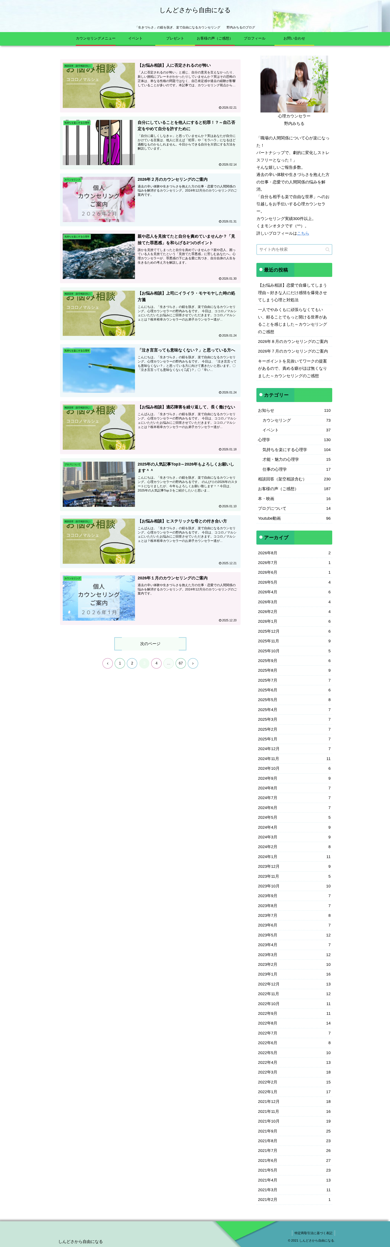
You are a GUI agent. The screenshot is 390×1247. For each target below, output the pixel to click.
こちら (303, 233)
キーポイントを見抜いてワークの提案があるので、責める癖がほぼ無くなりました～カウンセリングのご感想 (292, 368)
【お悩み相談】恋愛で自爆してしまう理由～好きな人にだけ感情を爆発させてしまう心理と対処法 (292, 292)
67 (181, 663)
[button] (328, 249)
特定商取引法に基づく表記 (313, 1233)
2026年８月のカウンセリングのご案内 (293, 341)
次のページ (150, 643)
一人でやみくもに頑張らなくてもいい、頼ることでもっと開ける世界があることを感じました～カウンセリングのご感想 (292, 320)
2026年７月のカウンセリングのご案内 (293, 351)
